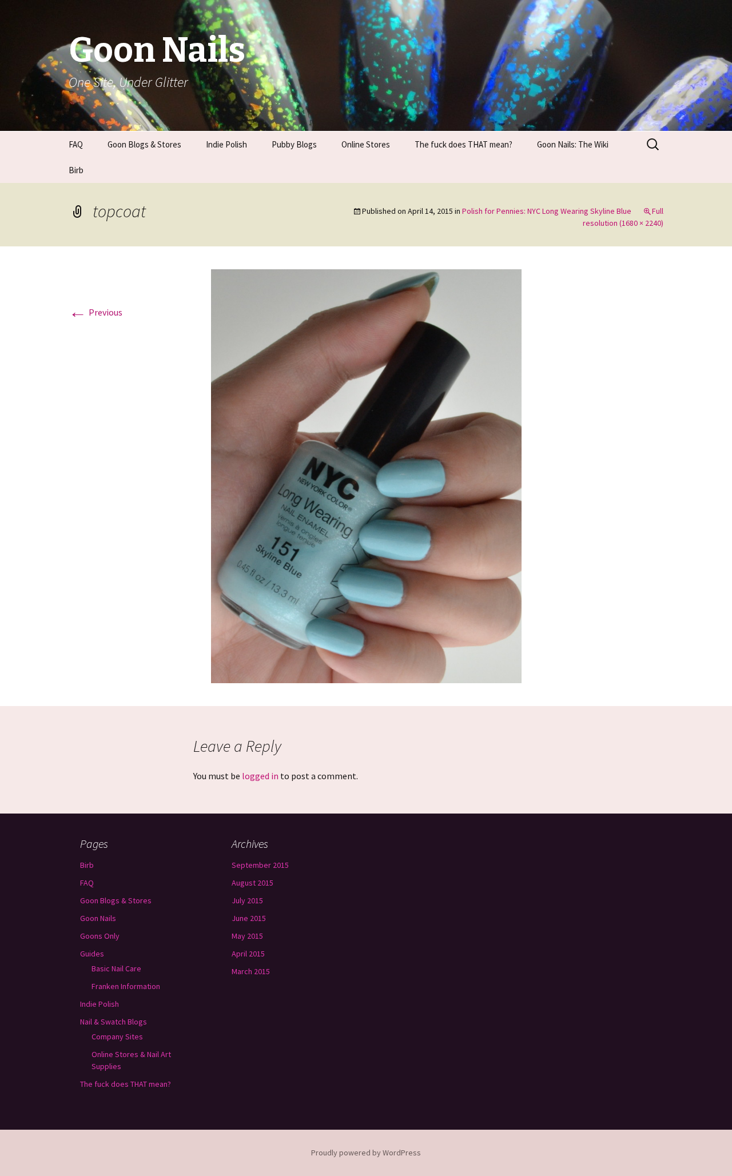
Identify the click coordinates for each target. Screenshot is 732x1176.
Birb (76, 170)
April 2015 (248, 953)
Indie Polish (226, 144)
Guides (92, 953)
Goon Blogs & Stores (144, 144)
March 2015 (251, 971)
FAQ (76, 144)
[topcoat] (366, 475)
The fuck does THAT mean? (463, 144)
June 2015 (249, 918)
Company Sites (117, 1036)
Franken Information (126, 986)
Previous (95, 312)
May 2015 (247, 936)
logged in (260, 776)
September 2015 (260, 865)
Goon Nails (98, 918)
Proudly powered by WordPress (366, 1152)
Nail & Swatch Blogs (113, 1021)
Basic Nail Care (116, 968)
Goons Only (100, 936)
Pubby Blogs (294, 144)
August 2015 (252, 883)
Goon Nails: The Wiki (572, 144)
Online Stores (365, 144)
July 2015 (247, 900)
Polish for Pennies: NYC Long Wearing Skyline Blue (546, 211)
